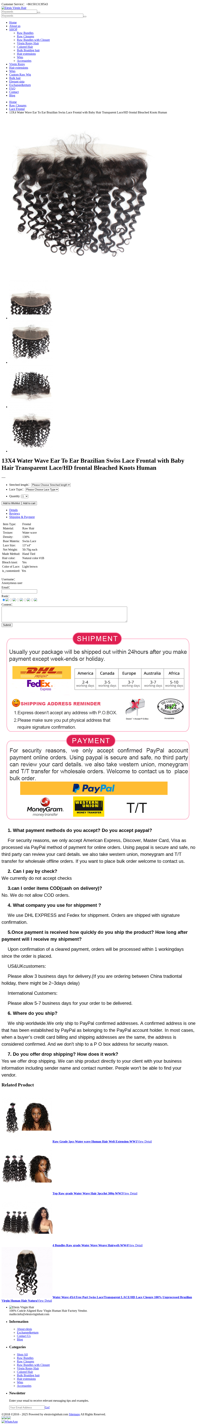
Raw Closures (25, 36)
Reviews (14, 513)
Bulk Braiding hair (28, 50)
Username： (9, 579)
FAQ (12, 88)
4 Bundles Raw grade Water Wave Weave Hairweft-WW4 (90, 1245)
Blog (12, 95)
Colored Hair (25, 46)
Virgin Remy (17, 64)
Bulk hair (15, 78)
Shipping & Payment (22, 517)
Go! (47, 1407)
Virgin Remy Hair (28, 43)
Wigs (20, 57)
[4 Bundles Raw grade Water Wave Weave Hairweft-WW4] (27, 1245)
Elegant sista (16, 81)
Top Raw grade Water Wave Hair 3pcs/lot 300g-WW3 (88, 1193)
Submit (7, 625)
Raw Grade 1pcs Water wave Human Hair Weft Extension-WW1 (95, 1141)
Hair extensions (26, 53)
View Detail (144, 1141)
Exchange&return (20, 85)
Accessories (24, 60)
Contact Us (24, 1336)
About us (14, 26)
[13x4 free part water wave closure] (31, 406)
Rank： (6, 596)
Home (13, 22)
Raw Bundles (25, 33)
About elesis (24, 1329)
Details (13, 510)
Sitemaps (74, 1414)
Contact (14, 92)
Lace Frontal (17, 109)
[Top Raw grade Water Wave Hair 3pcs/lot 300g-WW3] (27, 1193)
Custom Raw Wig (20, 74)
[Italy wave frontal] (31, 318)
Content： (8, 604)
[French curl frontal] (31, 451)
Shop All (22, 1354)
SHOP (13, 29)
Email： (7, 587)
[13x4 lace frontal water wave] (31, 362)
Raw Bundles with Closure (33, 39)
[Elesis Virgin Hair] (14, 7)
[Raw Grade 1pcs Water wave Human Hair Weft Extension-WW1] (27, 1141)
